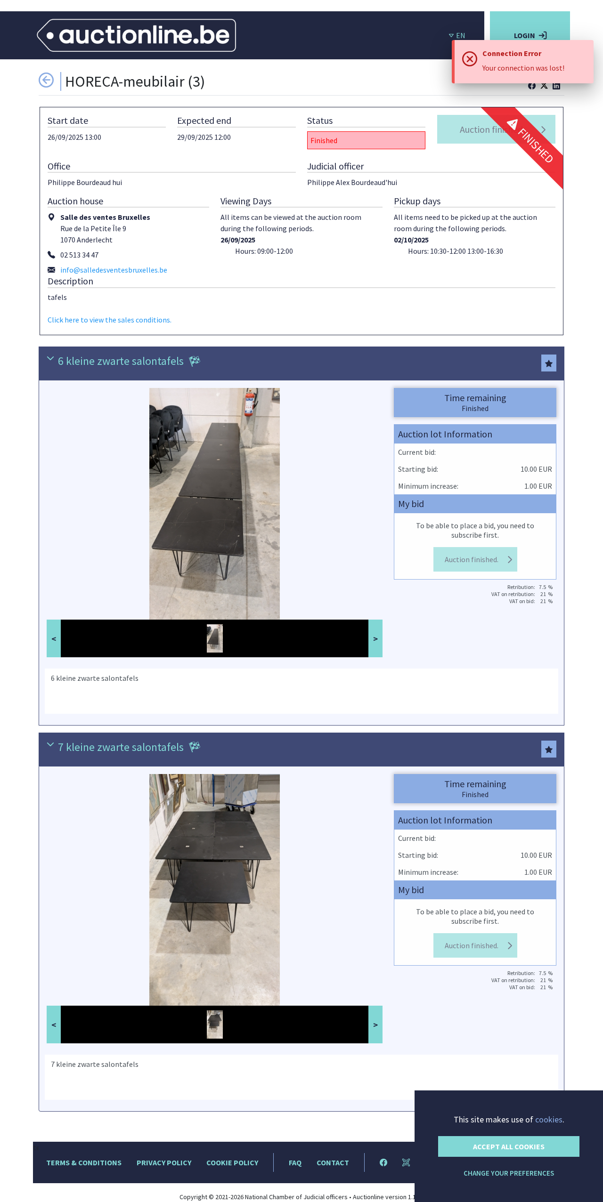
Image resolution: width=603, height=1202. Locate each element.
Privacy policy (164, 1162)
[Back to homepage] (46, 84)
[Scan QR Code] (406, 1162)
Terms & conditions (84, 1162)
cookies (548, 1119)
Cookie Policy (232, 1162)
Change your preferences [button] (509, 1173)
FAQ (295, 1162)
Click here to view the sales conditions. (109, 319)
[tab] (301, 363)
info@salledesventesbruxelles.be (113, 269)
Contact (333, 1162)
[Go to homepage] (136, 34)
